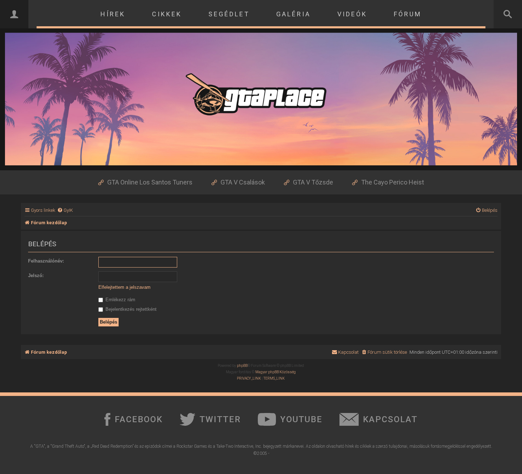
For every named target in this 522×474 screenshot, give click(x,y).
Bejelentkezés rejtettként (130, 309)
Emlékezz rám (119, 299)
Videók (352, 14)
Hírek (112, 14)
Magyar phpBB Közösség (275, 372)
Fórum (408, 14)
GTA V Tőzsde (313, 182)
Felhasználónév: (46, 261)
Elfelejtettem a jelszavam (124, 287)
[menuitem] (65, 210)
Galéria (293, 14)
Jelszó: (36, 275)
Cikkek (167, 14)
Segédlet (229, 14)
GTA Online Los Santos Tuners (149, 182)
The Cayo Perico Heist (392, 182)
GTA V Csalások (243, 182)
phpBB (242, 366)
